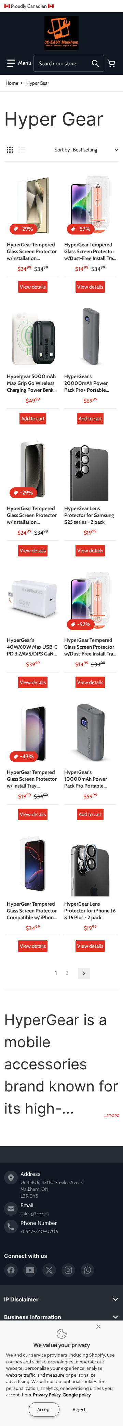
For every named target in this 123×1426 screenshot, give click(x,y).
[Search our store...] (95, 63)
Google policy (77, 1395)
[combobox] (69, 63)
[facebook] (11, 1270)
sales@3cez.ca (34, 1214)
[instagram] (68, 1270)
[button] (19, 63)
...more (111, 1115)
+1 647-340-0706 (39, 1231)
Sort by (62, 150)
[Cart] (112, 63)
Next (84, 973)
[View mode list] (22, 150)
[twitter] (49, 1270)
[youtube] (30, 1270)
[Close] (98, 1326)
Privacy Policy (47, 1395)
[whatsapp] (87, 1270)
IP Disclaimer (21, 1299)
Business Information (32, 1317)
